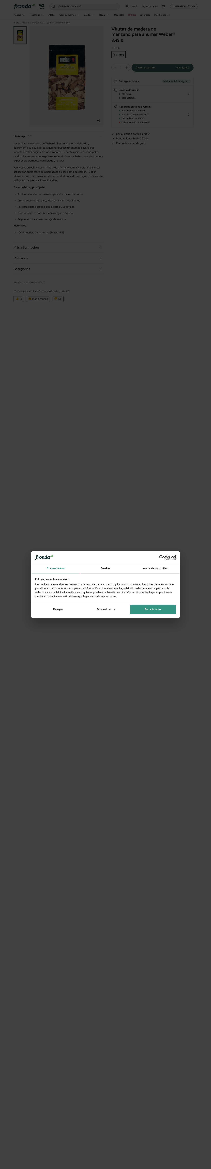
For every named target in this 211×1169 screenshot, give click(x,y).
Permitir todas (153, 609)
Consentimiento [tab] (56, 568)
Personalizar (103, 609)
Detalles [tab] (105, 568)
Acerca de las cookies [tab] (155, 568)
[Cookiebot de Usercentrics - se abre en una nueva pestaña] (161, 557)
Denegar (58, 609)
